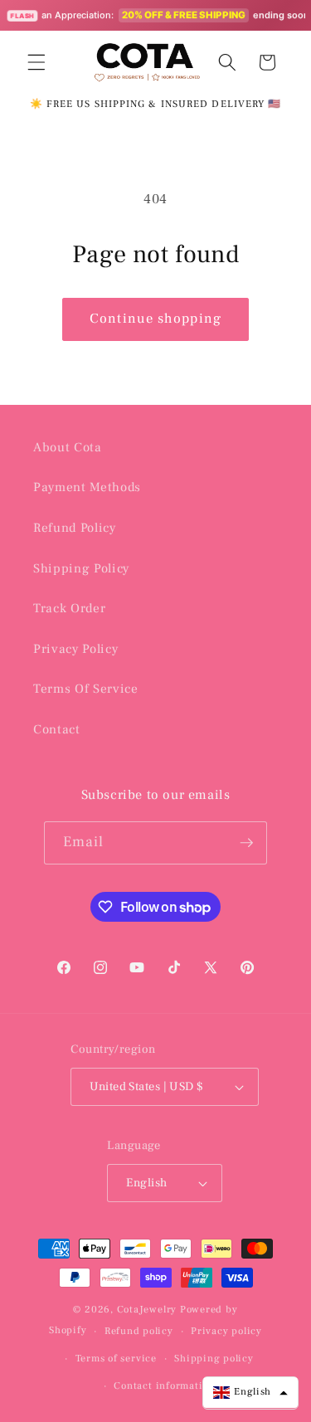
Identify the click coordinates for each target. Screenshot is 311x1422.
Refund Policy (74, 527)
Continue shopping (155, 318)
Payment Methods (87, 487)
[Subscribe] (246, 842)
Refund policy (138, 1330)
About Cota (67, 447)
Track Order (69, 608)
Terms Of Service (85, 688)
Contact (56, 729)
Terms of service (116, 1358)
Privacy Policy (75, 648)
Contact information (164, 1385)
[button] (36, 62)
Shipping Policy (81, 568)
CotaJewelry (147, 1309)
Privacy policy (226, 1330)
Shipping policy (214, 1358)
